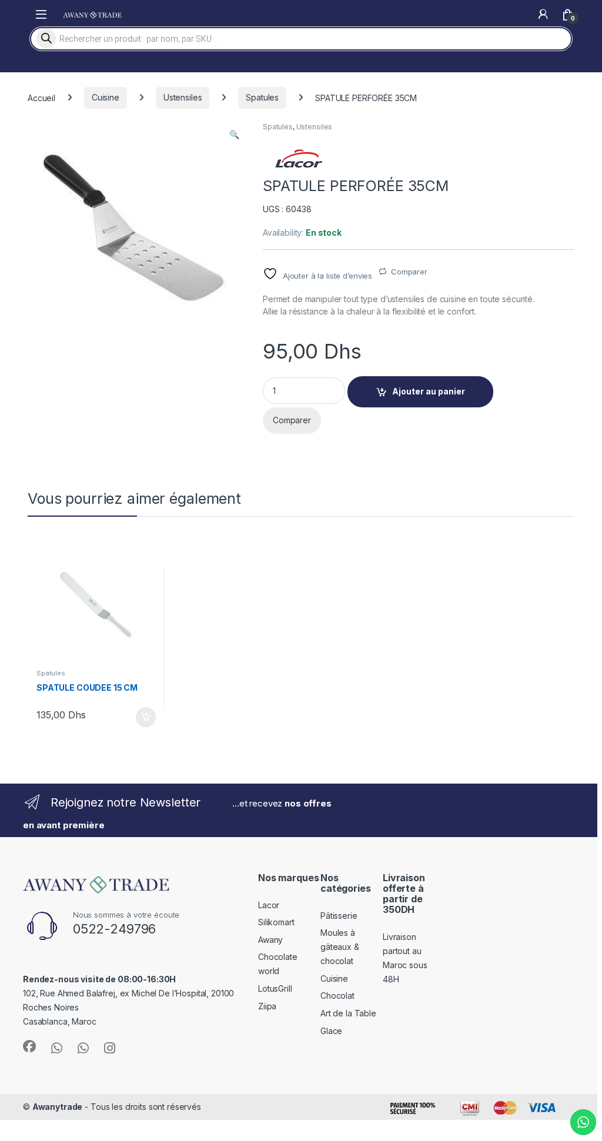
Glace (331, 1031)
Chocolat (337, 996)
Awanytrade (57, 1107)
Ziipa (267, 1006)
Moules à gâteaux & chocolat (339, 947)
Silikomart (276, 922)
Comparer (409, 271)
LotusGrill (275, 988)
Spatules (262, 97)
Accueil (41, 97)
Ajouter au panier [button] (141, 717)
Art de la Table (348, 1013)
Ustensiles (182, 97)
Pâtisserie (338, 916)
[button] (234, 135)
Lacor (268, 905)
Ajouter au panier (428, 391)
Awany (270, 940)
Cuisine (105, 97)
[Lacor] (298, 158)
